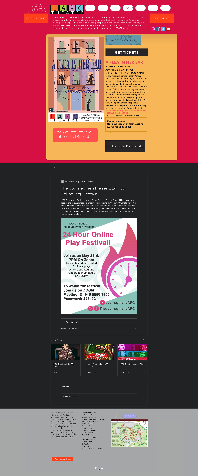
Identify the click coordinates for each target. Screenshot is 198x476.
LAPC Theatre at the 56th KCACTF (64, 365)
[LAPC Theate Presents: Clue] (132, 352)
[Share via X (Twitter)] (67, 322)
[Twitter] (163, 29)
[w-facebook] (99, 470)
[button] (103, 8)
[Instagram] (153, 29)
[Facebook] (158, 29)
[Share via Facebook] (62, 322)
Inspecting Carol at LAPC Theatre (97, 365)
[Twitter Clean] (102, 468)
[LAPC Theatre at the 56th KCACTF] (65, 352)
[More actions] (136, 181)
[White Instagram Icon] (96, 468)
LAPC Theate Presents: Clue (132, 364)
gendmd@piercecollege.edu (37, 12)
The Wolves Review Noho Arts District (72, 134)
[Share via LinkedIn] (72, 322)
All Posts (53, 167)
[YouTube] (168, 29)
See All (145, 340)
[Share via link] (77, 322)
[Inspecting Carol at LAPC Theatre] (99, 352)
